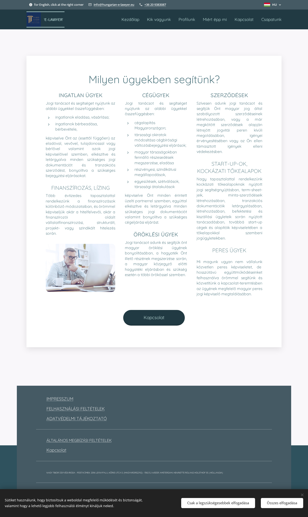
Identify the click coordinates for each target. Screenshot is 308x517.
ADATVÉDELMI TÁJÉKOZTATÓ (76, 418)
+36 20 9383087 (155, 4)
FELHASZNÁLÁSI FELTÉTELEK (75, 408)
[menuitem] (131, 19)
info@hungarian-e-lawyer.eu (114, 4)
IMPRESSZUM (59, 399)
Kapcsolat (56, 450)
